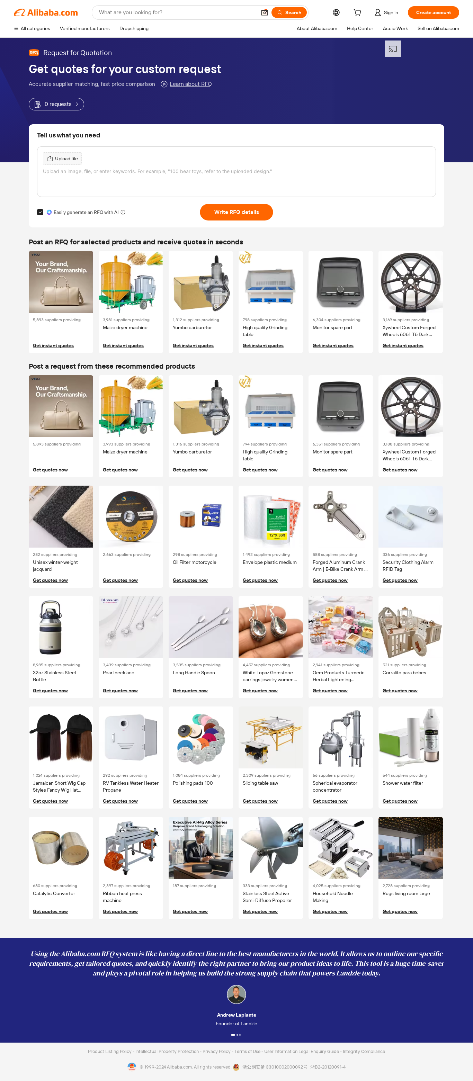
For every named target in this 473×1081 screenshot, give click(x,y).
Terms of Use (247, 1051)
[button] (264, 12)
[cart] (359, 13)
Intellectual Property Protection (167, 1051)
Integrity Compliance (364, 1051)
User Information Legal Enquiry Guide (301, 1051)
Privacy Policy (217, 1051)
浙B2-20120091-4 (328, 1067)
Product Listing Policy (110, 1051)
